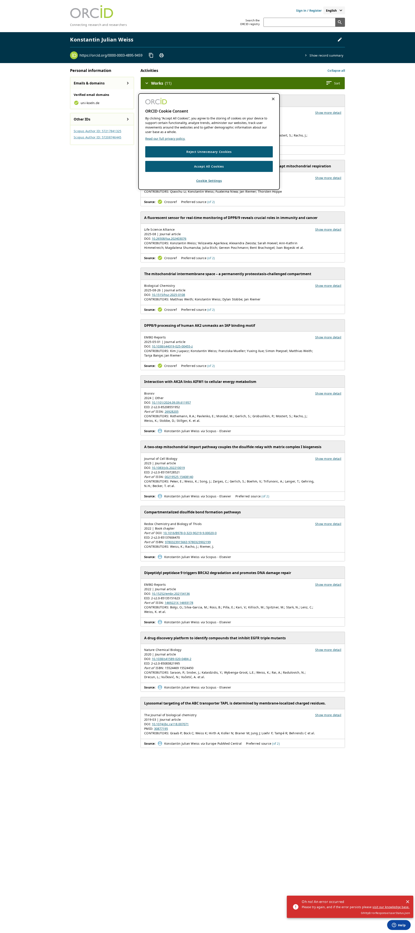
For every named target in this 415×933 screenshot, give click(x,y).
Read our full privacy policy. (165, 138)
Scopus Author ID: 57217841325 (97, 131)
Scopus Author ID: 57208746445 (97, 137)
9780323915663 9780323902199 (188, 542)
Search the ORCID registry (250, 22)
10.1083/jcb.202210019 (168, 468)
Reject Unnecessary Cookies (208, 152)
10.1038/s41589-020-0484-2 (171, 659)
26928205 (172, 411)
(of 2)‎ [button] (211, 202)
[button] (336, 70)
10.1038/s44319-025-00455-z (172, 346)
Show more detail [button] (328, 113)
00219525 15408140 (179, 477)
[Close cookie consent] (273, 99)
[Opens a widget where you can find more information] (399, 925)
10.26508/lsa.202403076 (169, 238)
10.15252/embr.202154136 (171, 594)
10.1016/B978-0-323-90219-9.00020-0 (190, 533)
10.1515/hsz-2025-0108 (168, 295)
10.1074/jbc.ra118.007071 (170, 724)
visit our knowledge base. (390, 907)
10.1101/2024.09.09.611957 (171, 402)
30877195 (161, 729)
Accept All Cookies (209, 166)
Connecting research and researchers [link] (98, 25)
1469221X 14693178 (179, 603)
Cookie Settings (209, 181)
